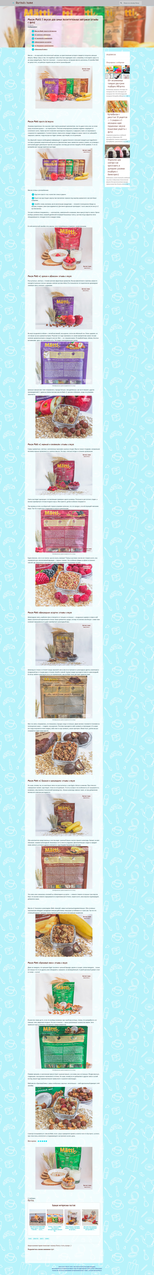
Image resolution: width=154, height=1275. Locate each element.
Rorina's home (24, 3)
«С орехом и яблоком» (43, 35)
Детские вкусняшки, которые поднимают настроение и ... (90, 1228)
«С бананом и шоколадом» (44, 45)
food (30, 1238)
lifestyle (35, 1238)
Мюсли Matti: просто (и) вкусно (46, 31)
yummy (47, 1238)
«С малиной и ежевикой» (43, 38)
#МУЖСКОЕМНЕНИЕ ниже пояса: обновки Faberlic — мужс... (37, 1228)
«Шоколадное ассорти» (43, 42)
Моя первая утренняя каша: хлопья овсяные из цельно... (72, 1228)
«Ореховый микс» (41, 49)
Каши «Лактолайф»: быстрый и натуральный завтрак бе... (55, 1229)
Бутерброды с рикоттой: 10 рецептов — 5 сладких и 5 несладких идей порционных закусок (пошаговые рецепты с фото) (117, 123)
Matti (41, 1238)
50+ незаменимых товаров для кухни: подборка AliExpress (116, 83)
